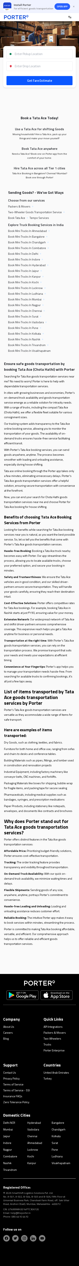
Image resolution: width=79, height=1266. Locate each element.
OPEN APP (62, 6)
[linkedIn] (33, 1238)
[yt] (42, 1238)
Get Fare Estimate (39, 80)
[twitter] (15, 1238)
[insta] (24, 1238)
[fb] (6, 1238)
